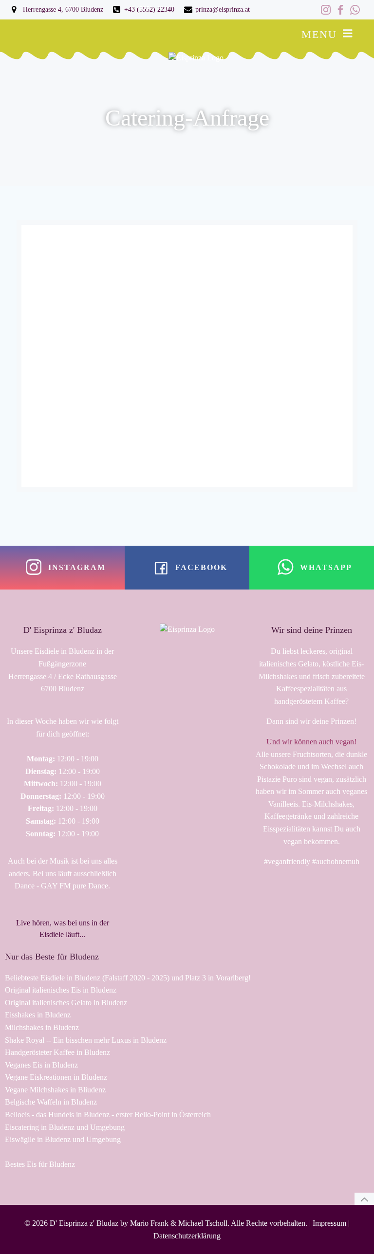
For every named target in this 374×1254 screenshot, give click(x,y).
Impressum (329, 1223)
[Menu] (348, 33)
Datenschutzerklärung (187, 1236)
